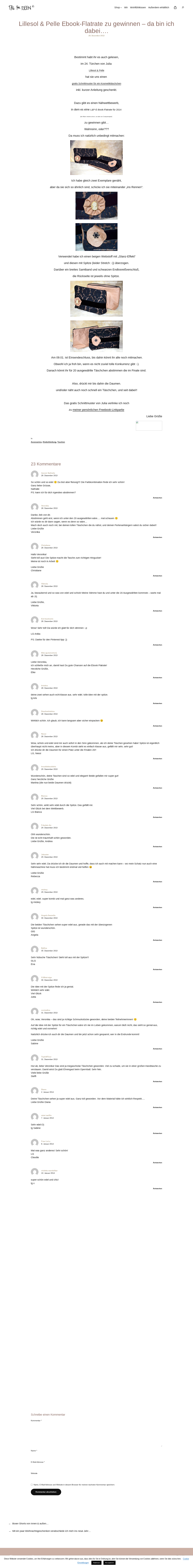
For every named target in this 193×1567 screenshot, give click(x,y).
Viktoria (44, 584)
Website (34, 1473)
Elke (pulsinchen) (49, 653)
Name (34, 1451)
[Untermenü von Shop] (121, 7)
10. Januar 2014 (48, 1173)
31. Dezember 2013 (49, 1013)
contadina (45, 1010)
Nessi (43, 734)
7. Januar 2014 (47, 1118)
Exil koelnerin (47, 619)
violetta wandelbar (49, 1171)
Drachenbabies (48, 711)
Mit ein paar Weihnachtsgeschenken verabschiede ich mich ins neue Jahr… (51, 1531)
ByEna (44, 948)
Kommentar (36, 1421)
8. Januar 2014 (47, 1144)
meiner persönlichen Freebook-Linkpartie (98, 409)
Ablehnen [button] (96, 1563)
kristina (44, 685)
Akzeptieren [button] (109, 1563)
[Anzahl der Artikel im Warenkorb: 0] (175, 7)
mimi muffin (46, 1115)
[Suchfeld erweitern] (182, 7)
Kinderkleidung (49, 442)
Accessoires (36, 442)
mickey (44, 890)
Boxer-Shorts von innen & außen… (30, 1523)
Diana (43, 1089)
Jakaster (45, 854)
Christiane (45, 545)
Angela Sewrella (48, 915)
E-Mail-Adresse (38, 1462)
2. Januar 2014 (47, 1092)
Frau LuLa (45, 1141)
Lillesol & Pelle (96, 70)
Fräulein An (46, 825)
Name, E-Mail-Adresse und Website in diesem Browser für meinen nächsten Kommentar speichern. (74, 1485)
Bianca (44, 796)
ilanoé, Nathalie (48, 473)
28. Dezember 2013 (49, 475)
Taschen (61, 442)
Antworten (157, 498)
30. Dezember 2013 (49, 918)
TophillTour (46, 1057)
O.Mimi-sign (46, 977)
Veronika (45, 506)
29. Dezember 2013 (49, 769)
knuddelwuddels (48, 767)
